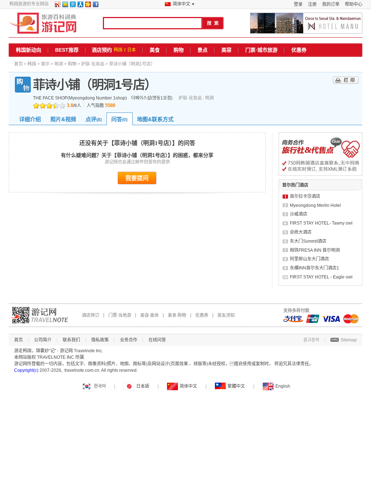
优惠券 (299, 50)
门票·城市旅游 (261, 50)
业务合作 (128, 339)
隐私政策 (100, 339)
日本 (131, 49)
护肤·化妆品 (92, 64)
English (282, 386)
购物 (179, 50)
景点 (202, 50)
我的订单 (330, 4)
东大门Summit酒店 (308, 241)
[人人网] (80, 5)
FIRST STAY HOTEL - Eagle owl (321, 277)
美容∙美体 (149, 315)
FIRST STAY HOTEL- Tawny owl (321, 223)
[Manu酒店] (306, 23)
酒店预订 (90, 315)
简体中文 (188, 386)
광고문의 (311, 340)
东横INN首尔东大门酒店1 (314, 268)
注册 (312, 4)
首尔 (45, 64)
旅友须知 (226, 315)
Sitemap (349, 340)
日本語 (142, 386)
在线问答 (157, 339)
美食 (155, 50)
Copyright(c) (26, 370)
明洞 (58, 64)
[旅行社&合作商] (320, 174)
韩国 (118, 49)
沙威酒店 (298, 214)
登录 (298, 4)
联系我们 (71, 339)
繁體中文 (236, 386)
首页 (18, 64)
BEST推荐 (67, 50)
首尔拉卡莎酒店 (305, 196)
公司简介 (42, 339)
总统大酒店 (301, 232)
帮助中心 (353, 4)
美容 (226, 50)
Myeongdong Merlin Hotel (315, 205)
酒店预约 (102, 50)
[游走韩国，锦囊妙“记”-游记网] (42, 23)
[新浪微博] (57, 5)
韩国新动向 (28, 50)
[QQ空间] (65, 5)
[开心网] (87, 5)
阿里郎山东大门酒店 (309, 258)
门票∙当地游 (119, 315)
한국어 (100, 386)
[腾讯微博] (72, 5)
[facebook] (95, 5)
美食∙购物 (177, 315)
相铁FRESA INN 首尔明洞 (315, 250)
